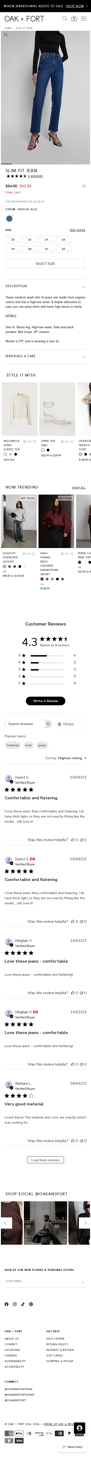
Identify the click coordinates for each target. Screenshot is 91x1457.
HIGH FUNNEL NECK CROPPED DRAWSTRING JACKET (49, 564)
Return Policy (57, 1344)
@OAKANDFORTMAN (18, 1389)
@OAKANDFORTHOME (20, 1394)
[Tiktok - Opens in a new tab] (23, 1305)
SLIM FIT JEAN (24, 28)
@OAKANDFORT (15, 1400)
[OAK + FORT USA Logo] (24, 18)
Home (8, 28)
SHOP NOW (75, 6)
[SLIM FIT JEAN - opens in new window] (45, 97)
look (28, 745)
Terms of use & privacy (61, 1424)
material (13, 745)
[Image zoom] (6, 36)
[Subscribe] (82, 1283)
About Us (12, 1338)
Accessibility (14, 1366)
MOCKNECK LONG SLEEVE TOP (12, 445)
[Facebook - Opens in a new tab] (6, 1305)
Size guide (77, 230)
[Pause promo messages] (5, 6)
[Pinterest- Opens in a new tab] (31, 1305)
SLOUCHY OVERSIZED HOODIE (10, 557)
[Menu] (83, 18)
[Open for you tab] (79, 1428)
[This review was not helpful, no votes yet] (81, 839)
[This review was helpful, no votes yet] (72, 839)
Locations (12, 1350)
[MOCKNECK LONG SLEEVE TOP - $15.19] (20, 409)
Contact (11, 1344)
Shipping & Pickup (59, 1361)
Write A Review (45, 701)
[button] (87, 6)
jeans (42, 745)
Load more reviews (46, 1160)
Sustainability (15, 1361)
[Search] (65, 18)
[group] (19, 537)
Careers (11, 1355)
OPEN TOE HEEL (48, 443)
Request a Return (60, 1350)
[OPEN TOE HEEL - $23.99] (57, 409)
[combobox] (66, 758)
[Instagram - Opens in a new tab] (15, 1305)
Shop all (78, 487)
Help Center (55, 1338)
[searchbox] (24, 724)
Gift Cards (54, 1355)
